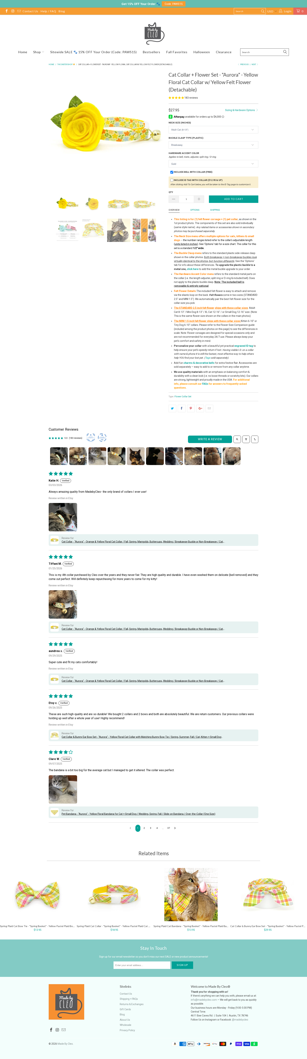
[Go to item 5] (136, 456)
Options (195, 210)
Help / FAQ (48, 11)
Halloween (201, 52)
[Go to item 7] (174, 456)
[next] (158, 128)
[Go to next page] (176, 828)
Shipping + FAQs (129, 998)
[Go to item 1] (59, 456)
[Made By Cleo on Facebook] (6, 11)
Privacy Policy (127, 1030)
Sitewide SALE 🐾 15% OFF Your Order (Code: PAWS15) (93, 52)
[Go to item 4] (116, 456)
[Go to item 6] (155, 456)
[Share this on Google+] (200, 408)
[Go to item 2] (78, 456)
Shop (37, 52)
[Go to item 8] (193, 456)
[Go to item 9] (212, 456)
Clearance (224, 52)
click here (192, 269)
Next (254, 64)
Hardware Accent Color (192, 155)
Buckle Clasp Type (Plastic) (186, 138)
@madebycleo (240, 1019)
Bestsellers (151, 52)
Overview (174, 210)
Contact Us (30, 11)
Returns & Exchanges (132, 1004)
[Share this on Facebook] (181, 408)
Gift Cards (125, 1009)
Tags (207, 357)
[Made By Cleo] (153, 33)
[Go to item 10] (232, 456)
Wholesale (125, 1025)
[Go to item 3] (97, 456)
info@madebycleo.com (204, 999)
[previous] (55, 128)
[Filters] (246, 439)
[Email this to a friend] (209, 408)
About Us (125, 1019)
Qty (171, 192)
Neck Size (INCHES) (180, 122)
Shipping (215, 210)
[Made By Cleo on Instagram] (13, 11)
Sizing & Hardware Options (240, 110)
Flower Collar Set (182, 396)
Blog (61, 11)
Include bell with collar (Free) (193, 172)
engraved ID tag (243, 345)
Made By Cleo (65, 1043)
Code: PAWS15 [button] (174, 3)
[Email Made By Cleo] (19, 11)
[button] (176, 97)
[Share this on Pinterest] (191, 408)
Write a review (210, 439)
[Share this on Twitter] (172, 408)
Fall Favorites (176, 52)
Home (22, 52)
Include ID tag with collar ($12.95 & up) (198, 180)
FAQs (205, 383)
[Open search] (237, 439)
